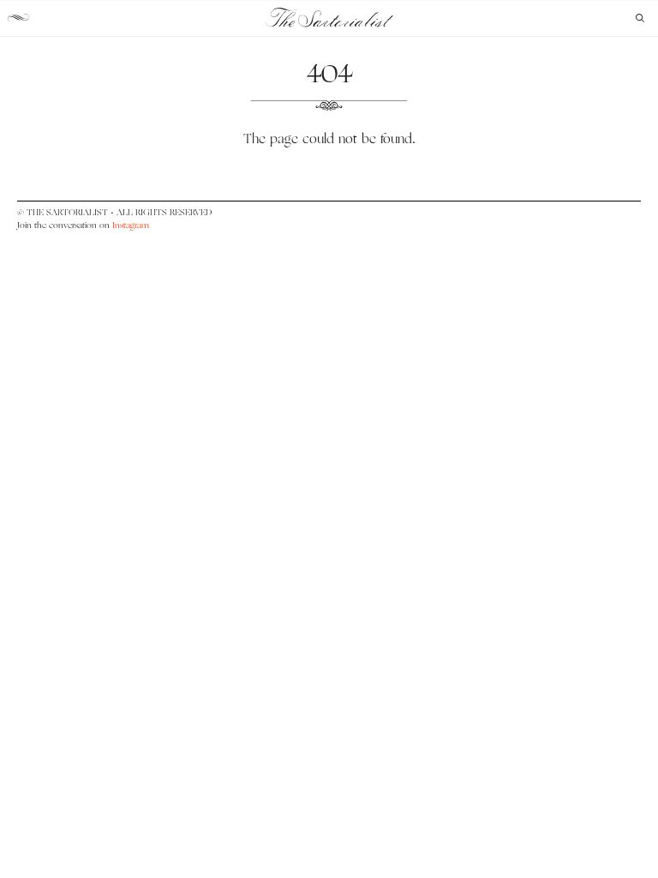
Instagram (130, 225)
